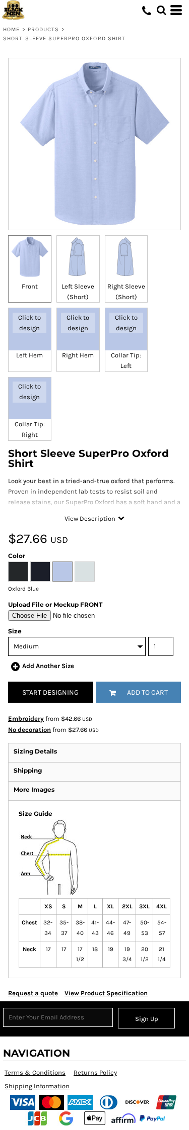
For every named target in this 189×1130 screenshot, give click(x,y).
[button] (161, 10)
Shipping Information (37, 1086)
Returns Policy (95, 1072)
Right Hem (78, 355)
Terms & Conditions (35, 1072)
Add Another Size (48, 666)
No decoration (29, 729)
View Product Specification (106, 993)
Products (43, 29)
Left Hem (29, 355)
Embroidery (26, 718)
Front (30, 286)
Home (11, 29)
